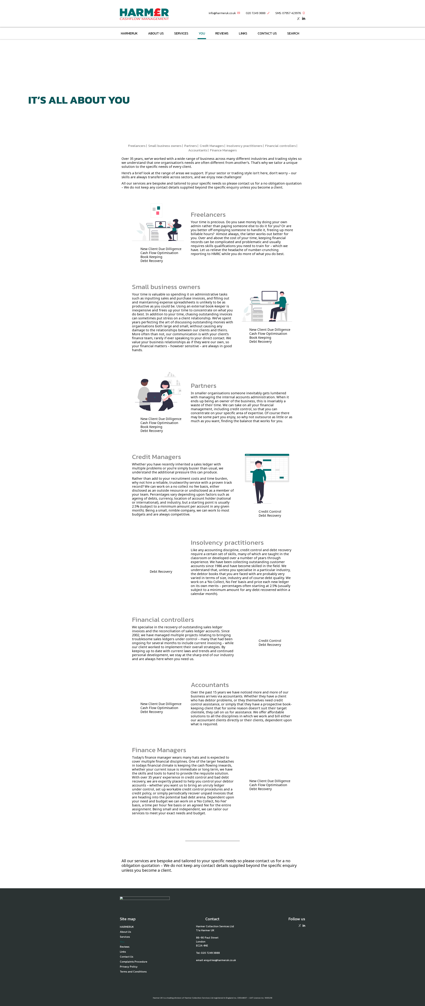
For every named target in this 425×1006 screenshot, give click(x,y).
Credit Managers (212, 145)
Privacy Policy (129, 967)
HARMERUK (129, 33)
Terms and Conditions (133, 972)
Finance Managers (223, 150)
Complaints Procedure (133, 962)
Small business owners (164, 145)
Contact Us (267, 33)
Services (181, 33)
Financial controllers (280, 145)
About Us (156, 33)
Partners (190, 145)
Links (243, 33)
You (202, 33)
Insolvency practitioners (244, 145)
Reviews (221, 33)
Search (293, 33)
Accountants (197, 150)
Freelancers (136, 145)
